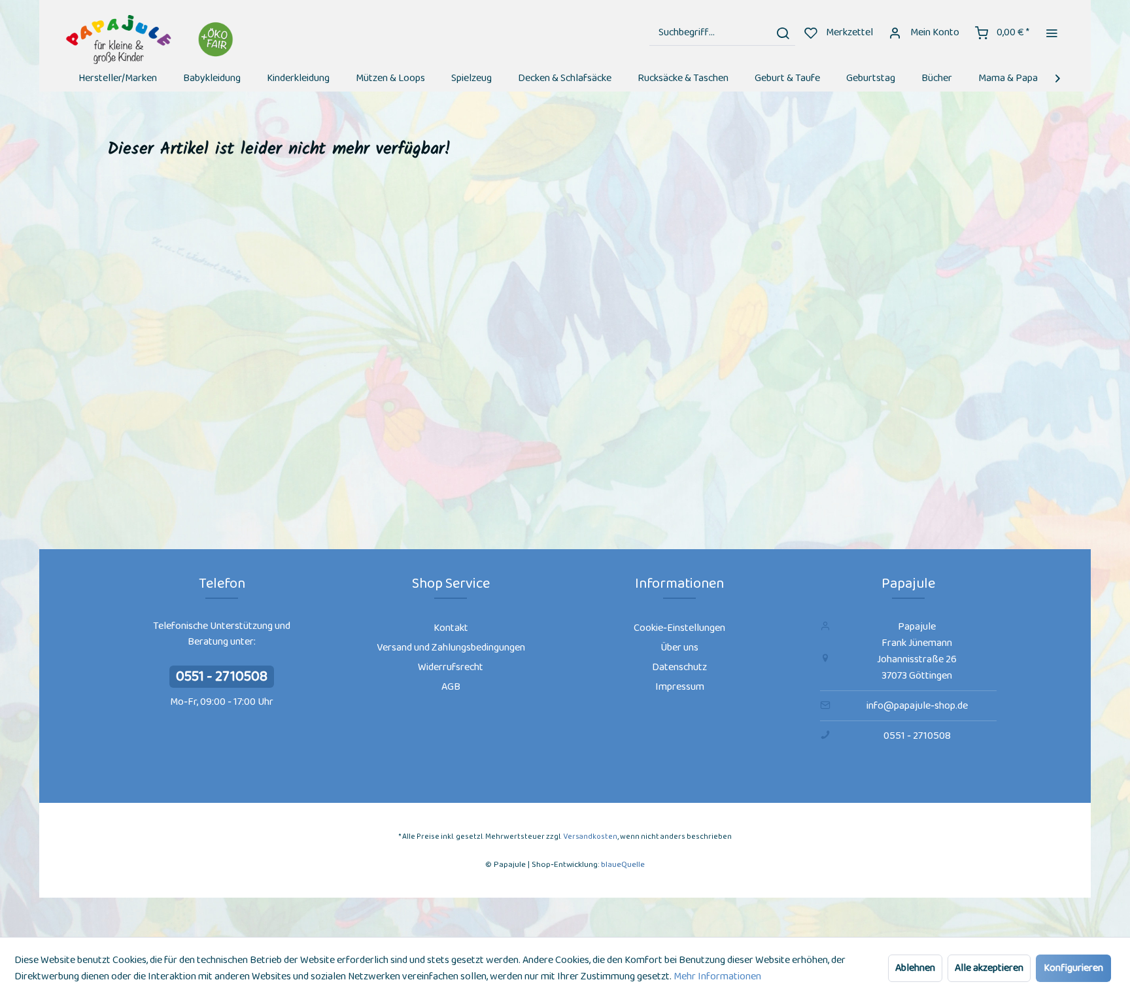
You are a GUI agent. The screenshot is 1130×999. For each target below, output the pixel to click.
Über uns (679, 647)
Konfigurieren (1073, 968)
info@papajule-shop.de (917, 706)
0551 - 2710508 (221, 677)
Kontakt (451, 628)
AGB (450, 687)
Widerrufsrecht (450, 667)
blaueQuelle (623, 865)
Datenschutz (679, 667)
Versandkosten (590, 836)
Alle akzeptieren (989, 968)
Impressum (679, 687)
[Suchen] (782, 33)
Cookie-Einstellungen (679, 628)
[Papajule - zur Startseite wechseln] (151, 39)
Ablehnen (915, 968)
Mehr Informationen (717, 976)
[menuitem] (722, 33)
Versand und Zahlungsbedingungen (451, 647)
